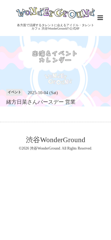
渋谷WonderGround (55, 140)
